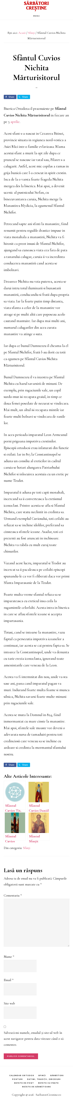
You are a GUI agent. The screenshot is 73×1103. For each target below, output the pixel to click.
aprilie (15, 122)
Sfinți (26, 848)
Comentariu (13, 895)
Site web (9, 1003)
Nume (9, 957)
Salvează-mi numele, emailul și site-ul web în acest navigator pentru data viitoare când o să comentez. (33, 1039)
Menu (36, 16)
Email (8, 980)
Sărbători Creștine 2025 (36, 6)
